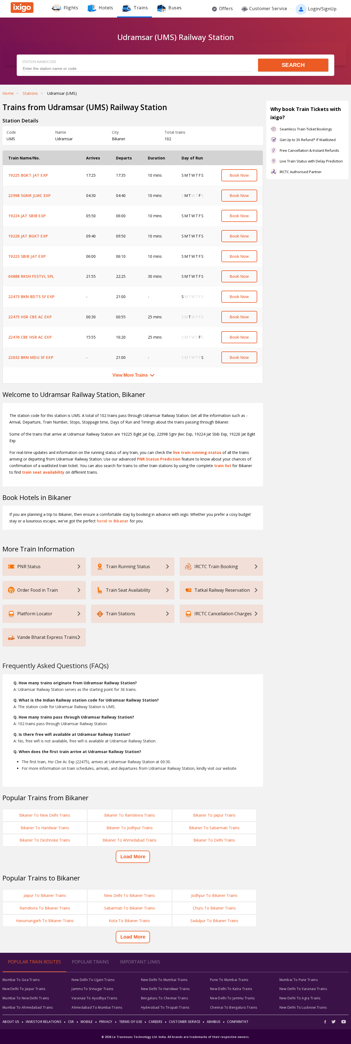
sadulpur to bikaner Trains (214, 920)
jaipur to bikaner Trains (45, 895)
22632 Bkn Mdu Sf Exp (30, 357)
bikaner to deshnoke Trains (44, 840)
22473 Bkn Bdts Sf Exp (31, 296)
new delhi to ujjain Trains (93, 979)
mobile (87, 1021)
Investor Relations (43, 1021)
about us (10, 1021)
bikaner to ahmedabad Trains (130, 840)
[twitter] (333, 1021)
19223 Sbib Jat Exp (27, 256)
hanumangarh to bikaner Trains (45, 920)
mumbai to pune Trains (298, 979)
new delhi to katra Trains (231, 988)
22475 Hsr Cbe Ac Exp (30, 316)
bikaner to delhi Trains (214, 840)
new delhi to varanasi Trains (303, 988)
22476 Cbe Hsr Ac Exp (30, 337)
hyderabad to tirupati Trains (165, 1007)
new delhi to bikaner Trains (129, 895)
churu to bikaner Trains (214, 908)
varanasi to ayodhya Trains (94, 998)
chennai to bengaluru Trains (233, 1007)
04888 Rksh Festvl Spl (31, 276)
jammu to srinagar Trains (92, 988)
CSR (71, 1021)
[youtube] (344, 1021)
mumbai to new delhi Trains (25, 998)
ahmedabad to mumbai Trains (97, 1007)
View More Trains (130, 375)
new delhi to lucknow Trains (303, 1007)
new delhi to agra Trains (300, 998)
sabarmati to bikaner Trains (129, 908)
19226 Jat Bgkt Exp (28, 236)
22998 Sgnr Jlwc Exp (29, 195)
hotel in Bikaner (113, 521)
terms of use (130, 1021)
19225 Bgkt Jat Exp (28, 175)
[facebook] (326, 1021)
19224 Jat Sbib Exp (27, 215)
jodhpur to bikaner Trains (214, 895)
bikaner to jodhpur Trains (129, 827)
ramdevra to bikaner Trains (44, 908)
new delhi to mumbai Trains (164, 979)
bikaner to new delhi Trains (44, 815)
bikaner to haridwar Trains (45, 827)
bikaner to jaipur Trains (214, 815)
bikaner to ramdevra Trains (129, 815)
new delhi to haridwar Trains (165, 988)
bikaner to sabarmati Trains (214, 827)
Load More (132, 856)
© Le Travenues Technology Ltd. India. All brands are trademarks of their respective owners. (175, 1037)
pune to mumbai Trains (229, 979)
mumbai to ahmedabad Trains (27, 1007)
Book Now (239, 175)
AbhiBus (213, 1021)
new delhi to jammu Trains (232, 998)
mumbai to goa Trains (20, 979)
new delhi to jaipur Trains (24, 988)
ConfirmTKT (237, 1021)
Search (293, 65)
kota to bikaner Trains (129, 920)
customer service (184, 1021)
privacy (105, 1021)
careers (155, 1021)
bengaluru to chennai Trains (164, 998)
